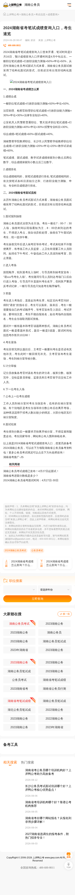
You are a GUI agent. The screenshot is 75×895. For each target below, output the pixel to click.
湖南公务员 (28, 14)
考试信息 (41, 14)
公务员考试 (37, 550)
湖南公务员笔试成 (54, 641)
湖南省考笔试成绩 (54, 679)
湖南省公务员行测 (54, 688)
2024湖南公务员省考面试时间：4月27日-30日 (30, 480)
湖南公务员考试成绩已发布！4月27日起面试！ (31, 471)
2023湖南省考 (19, 688)
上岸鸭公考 (14, 14)
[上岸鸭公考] (13, 5)
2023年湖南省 (19, 650)
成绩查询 (53, 14)
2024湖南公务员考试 (15, 550)
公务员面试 (62, 65)
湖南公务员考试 (19, 623)
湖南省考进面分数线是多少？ (20, 475)
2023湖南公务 (54, 623)
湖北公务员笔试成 (19, 709)
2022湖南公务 (54, 709)
